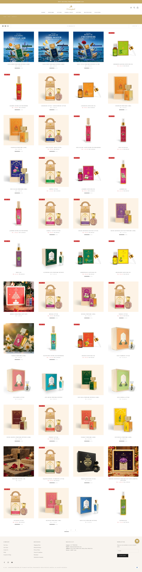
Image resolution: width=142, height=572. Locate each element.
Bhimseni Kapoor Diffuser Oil (123, 64)
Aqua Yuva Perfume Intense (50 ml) (88, 64)
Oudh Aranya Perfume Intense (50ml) (19, 437)
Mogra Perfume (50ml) (88, 314)
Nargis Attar (123, 314)
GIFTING (78, 12)
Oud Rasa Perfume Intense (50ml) (88, 397)
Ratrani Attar (19, 520)
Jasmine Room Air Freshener (19, 230)
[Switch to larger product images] (3, 26)
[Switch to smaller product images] (5, 26)
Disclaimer (36, 554)
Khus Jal (19, 272)
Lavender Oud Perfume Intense (53, 272)
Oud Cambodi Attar (123, 355)
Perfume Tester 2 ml (18, 478)
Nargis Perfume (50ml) (19, 355)
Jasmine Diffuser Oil (88, 189)
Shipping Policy (37, 545)
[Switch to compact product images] (8, 26)
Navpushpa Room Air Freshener (53, 355)
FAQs (5, 552)
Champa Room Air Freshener (19, 105)
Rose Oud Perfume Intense (88, 520)
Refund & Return (37, 547)
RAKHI (43, 12)
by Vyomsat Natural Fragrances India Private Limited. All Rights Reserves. (43, 567)
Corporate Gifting (7, 554)
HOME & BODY (69, 12)
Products (14, 16)
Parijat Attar (53, 437)
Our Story (6, 545)
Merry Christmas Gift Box (18, 314)
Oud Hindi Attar (18, 397)
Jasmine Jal (123, 189)
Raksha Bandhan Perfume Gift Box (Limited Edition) (123, 479)
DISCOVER (98, 12)
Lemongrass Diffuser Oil (88, 272)
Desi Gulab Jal (123, 147)
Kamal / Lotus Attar (53, 230)
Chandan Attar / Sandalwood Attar (53, 105)
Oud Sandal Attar (123, 397)
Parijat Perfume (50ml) (88, 437)
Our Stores (6, 547)
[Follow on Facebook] (4, 562)
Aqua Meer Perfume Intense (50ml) (19, 64)
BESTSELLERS (88, 12)
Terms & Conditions (38, 552)
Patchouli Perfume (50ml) (123, 437)
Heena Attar (53, 189)
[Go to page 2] (75, 530)
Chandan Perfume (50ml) (123, 105)
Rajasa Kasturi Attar (88, 478)
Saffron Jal (123, 520)
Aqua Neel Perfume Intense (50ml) (54, 64)
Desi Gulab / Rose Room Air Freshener (88, 147)
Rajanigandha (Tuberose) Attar (53, 478)
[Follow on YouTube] (12, 562)
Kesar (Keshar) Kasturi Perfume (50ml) (123, 230)
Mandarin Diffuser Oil (123, 272)
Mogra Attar (53, 314)
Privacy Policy (37, 550)
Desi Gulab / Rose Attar (53, 147)
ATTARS (59, 12)
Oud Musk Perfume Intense (53, 397)
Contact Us (6, 550)
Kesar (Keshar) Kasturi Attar (88, 230)
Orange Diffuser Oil (88, 355)
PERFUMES (51, 12)
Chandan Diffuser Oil (88, 105)
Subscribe (122, 555)
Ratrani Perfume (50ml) (53, 520)
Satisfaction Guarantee (38, 557)
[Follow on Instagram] (8, 562)
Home (5, 16)
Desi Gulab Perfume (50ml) (18, 189)
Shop (9, 16)
